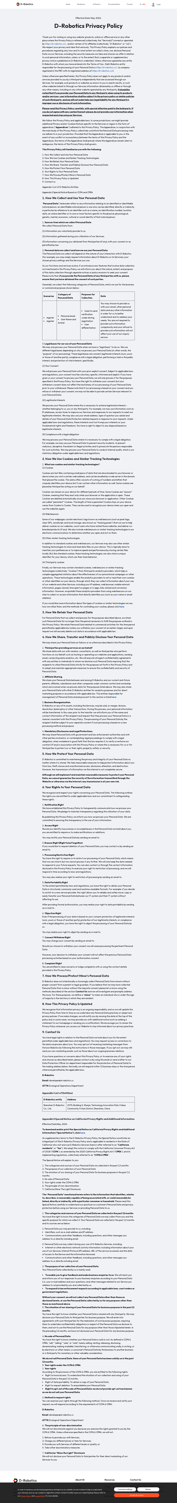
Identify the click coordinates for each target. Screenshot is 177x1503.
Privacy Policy (26, 1496)
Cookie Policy (40, 1496)
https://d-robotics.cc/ (55, 43)
